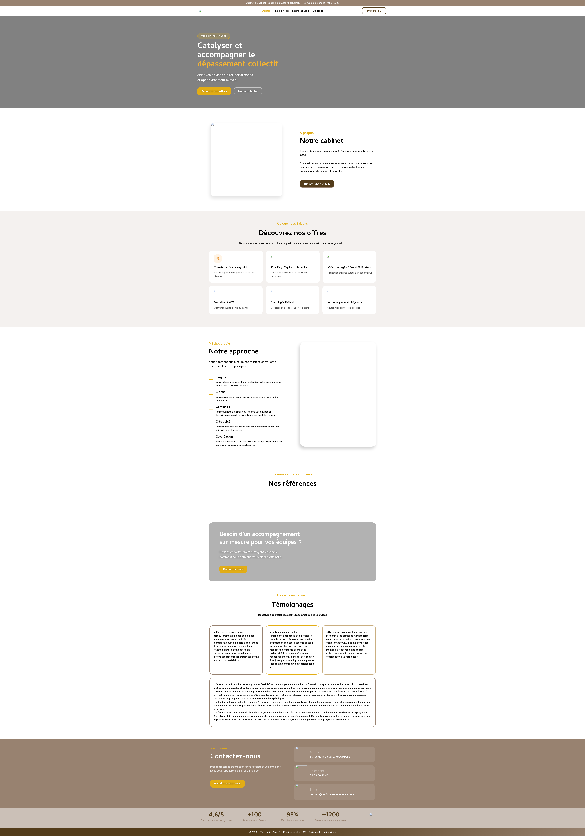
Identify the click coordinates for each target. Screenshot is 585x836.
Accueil (267, 10)
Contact (318, 10)
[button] (227, 784)
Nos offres (282, 10)
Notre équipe (300, 10)
